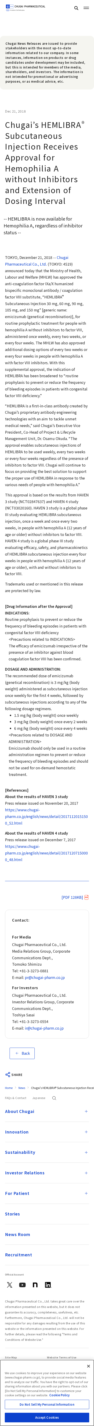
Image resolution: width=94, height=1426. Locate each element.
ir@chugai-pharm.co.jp (44, 1028)
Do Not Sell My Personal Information (47, 1404)
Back (26, 1053)
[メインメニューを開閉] (86, 8)
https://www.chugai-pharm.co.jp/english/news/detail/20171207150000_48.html (46, 852)
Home (9, 1088)
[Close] (89, 1366)
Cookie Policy (59, 1395)
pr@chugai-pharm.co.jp (45, 977)
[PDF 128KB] (72, 897)
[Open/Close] (86, 1111)
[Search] (76, 8)
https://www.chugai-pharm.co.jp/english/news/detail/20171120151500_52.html (46, 816)
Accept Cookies (47, 1417)
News (21, 1088)
